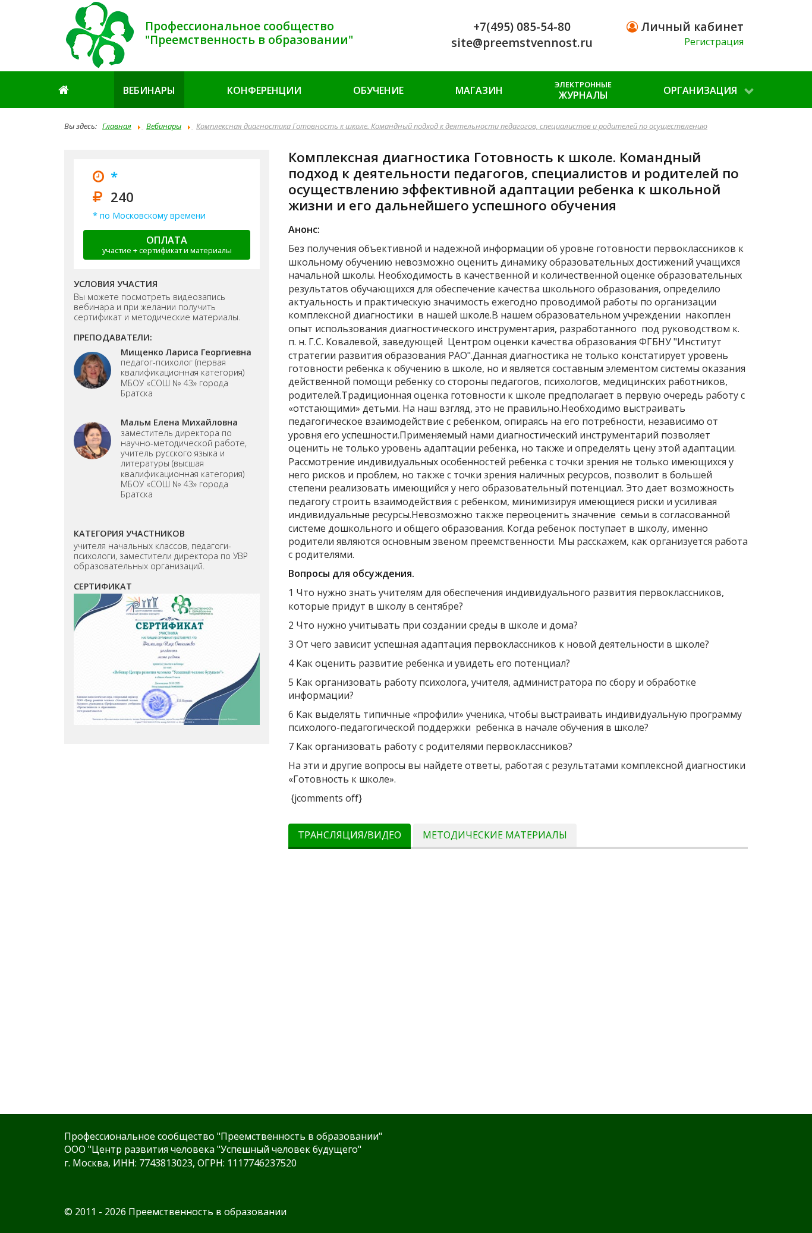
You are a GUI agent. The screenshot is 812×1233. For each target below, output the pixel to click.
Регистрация (714, 41)
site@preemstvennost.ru (522, 42)
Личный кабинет (691, 26)
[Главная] (64, 89)
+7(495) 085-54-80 (522, 26)
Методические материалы (495, 834)
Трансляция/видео (349, 834)
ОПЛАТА (167, 245)
